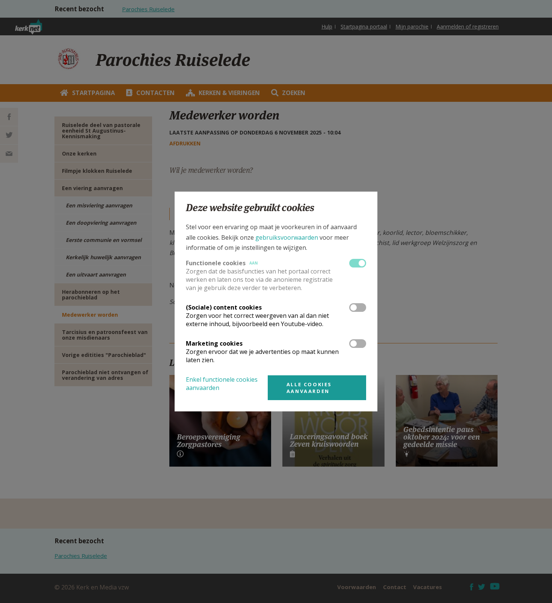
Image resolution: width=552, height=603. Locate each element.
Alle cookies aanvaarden (309, 387)
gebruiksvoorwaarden (286, 237)
